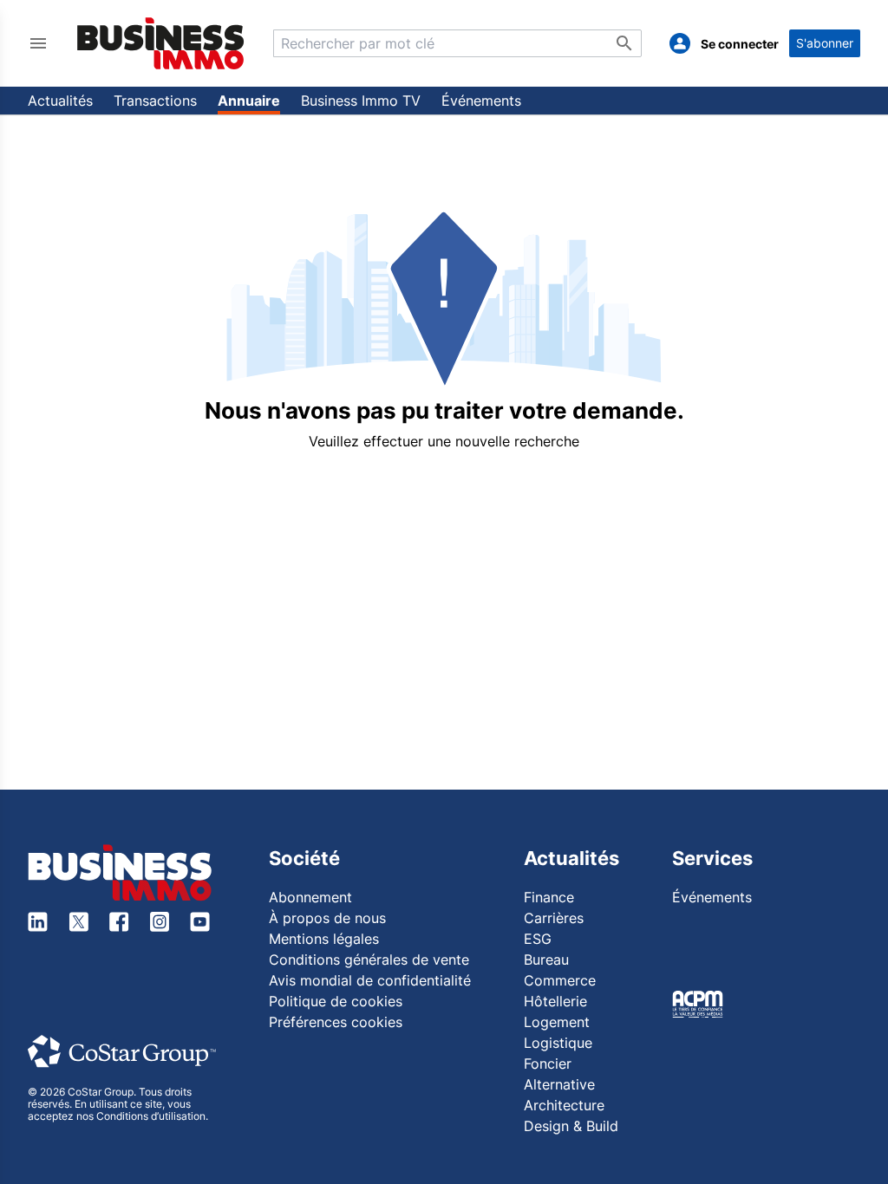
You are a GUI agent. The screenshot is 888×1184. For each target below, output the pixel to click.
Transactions (155, 100)
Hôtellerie (555, 1001)
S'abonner (824, 43)
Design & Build (571, 1126)
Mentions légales (324, 938)
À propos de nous (327, 918)
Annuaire (249, 100)
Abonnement (310, 897)
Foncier (547, 1063)
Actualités (60, 100)
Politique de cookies (335, 1001)
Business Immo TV (361, 100)
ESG (538, 938)
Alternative (559, 1084)
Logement (557, 1022)
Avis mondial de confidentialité (370, 980)
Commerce (560, 980)
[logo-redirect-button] (160, 42)
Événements (481, 100)
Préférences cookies (335, 1022)
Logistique (558, 1042)
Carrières (554, 918)
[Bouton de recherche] (624, 43)
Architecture (564, 1105)
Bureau (546, 959)
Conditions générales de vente (369, 959)
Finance (549, 897)
